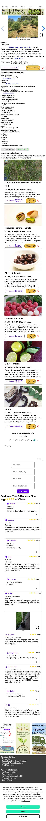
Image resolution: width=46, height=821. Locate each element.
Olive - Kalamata (13, 273)
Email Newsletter (8, 765)
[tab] (4, 7)
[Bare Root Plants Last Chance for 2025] (23, 14)
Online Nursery (7, 774)
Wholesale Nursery (9, 778)
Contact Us (6, 759)
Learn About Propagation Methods (10, 83)
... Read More (17, 58)
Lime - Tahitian (12, 363)
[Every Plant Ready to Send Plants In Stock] (23, 738)
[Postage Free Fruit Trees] (7, 749)
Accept (23, 807)
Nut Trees (19, 47)
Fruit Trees (11, 47)
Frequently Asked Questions (12, 763)
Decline (23, 811)
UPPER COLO (10, 582)
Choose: (10, 68)
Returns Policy (7, 780)
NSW (15, 582)
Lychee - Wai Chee (14, 318)
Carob (8, 409)
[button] (2, 12)
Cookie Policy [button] (21, 798)
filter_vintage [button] (28, 149)
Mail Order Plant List (9, 772)
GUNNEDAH (8, 596)
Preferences (23, 816)
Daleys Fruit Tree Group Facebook (14, 761)
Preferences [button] (26, 801)
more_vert (36, 515)
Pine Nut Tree (27, 47)
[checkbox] (8, 149)
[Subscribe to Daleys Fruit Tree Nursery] (7, 733)
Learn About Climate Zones (9, 78)
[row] (8, 149)
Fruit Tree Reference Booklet (12, 776)
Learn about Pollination (8, 93)
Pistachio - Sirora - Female (18, 228)
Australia (19, 582)
